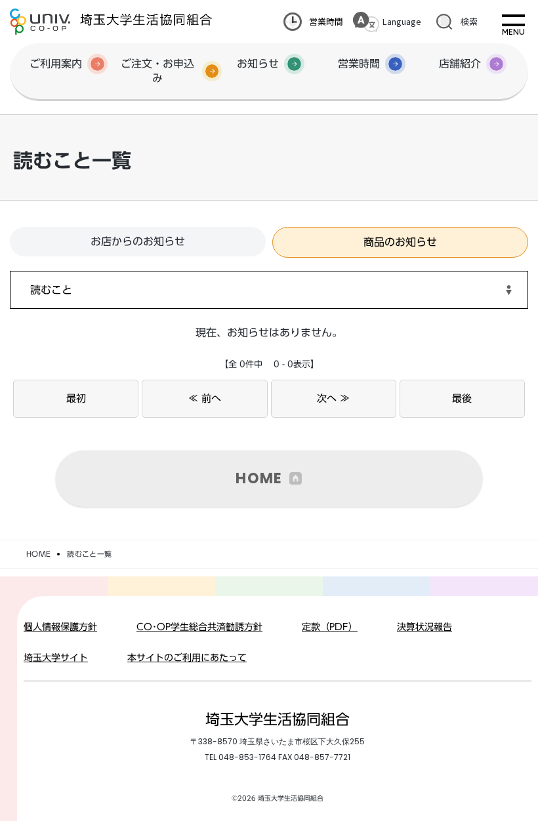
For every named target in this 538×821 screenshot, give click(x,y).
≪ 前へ (204, 398)
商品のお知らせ (400, 242)
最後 (462, 398)
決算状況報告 (424, 626)
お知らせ (258, 63)
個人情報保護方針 (60, 626)
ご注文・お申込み (157, 70)
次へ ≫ (333, 398)
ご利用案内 (56, 63)
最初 (76, 398)
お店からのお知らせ (138, 241)
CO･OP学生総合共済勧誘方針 (199, 626)
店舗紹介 (460, 63)
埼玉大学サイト (56, 657)
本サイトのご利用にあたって (187, 657)
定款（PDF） (330, 626)
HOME (259, 478)
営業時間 (326, 21)
